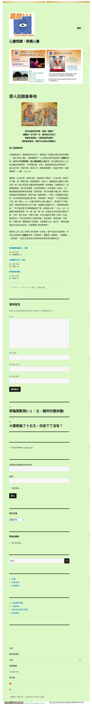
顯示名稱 (13, 353)
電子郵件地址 (15, 365)
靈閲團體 (13, 666)
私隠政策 (15, 582)
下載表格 (15, 606)
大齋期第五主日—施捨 (17, 260)
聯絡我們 (15, 613)
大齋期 (39, 287)
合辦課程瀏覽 (17, 603)
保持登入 (16, 488)
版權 (13, 579)
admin (15, 287)
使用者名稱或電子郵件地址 (20, 465)
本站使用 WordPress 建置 (34, 697)
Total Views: (18, 447)
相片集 (12, 677)
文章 (32, 287)
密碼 (11, 476)
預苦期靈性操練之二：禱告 (18, 248)
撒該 (43, 287)
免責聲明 (15, 585)
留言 (11, 317)
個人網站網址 (14, 376)
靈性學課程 (14, 654)
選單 (79, 28)
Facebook (14, 672)
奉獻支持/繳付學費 (20, 609)
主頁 (11, 648)
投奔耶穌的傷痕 (14, 272)
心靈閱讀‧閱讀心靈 (24, 41)
